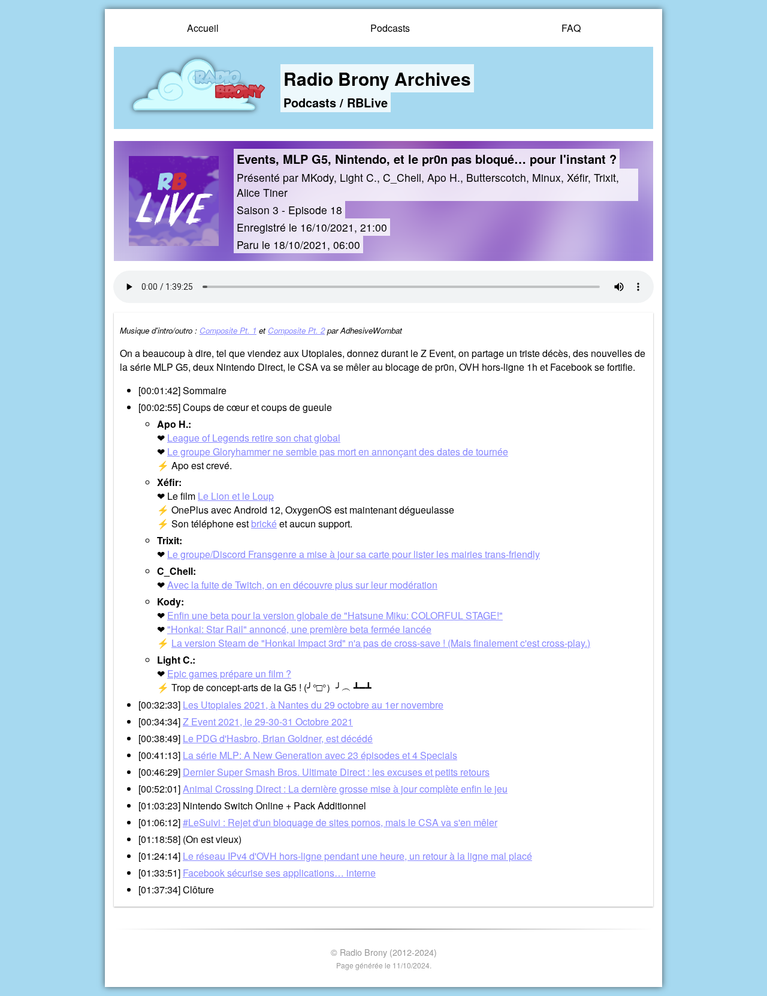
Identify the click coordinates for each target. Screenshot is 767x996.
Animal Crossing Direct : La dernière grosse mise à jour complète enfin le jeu (345, 789)
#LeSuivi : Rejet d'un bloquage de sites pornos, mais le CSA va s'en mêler (340, 822)
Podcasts (390, 28)
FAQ (571, 28)
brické (264, 523)
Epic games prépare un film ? (229, 673)
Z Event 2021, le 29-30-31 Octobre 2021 (268, 721)
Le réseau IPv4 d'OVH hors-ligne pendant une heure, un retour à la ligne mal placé (357, 856)
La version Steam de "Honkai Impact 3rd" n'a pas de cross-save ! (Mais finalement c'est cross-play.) (380, 643)
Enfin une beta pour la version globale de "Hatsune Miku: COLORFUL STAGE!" (335, 615)
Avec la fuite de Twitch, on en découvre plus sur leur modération (302, 585)
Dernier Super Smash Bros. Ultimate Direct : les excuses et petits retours (336, 772)
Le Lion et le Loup (236, 496)
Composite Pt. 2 (296, 330)
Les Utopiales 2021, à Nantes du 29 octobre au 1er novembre (313, 705)
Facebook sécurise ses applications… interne (279, 873)
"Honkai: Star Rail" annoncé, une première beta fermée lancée (299, 629)
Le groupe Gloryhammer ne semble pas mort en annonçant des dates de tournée (337, 451)
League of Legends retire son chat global (253, 438)
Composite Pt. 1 (228, 330)
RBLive (367, 102)
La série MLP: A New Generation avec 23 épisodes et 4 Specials (320, 755)
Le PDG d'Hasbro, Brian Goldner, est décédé (278, 738)
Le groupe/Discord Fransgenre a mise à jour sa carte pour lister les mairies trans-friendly (353, 554)
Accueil (203, 28)
